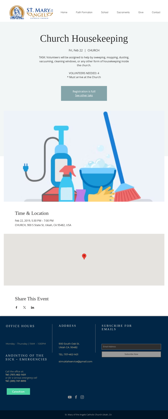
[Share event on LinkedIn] (32, 307)
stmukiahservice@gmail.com (75, 361)
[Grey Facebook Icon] (76, 397)
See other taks (84, 95)
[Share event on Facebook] (16, 307)
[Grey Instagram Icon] (82, 397)
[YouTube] (69, 397)
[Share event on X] (24, 307)
